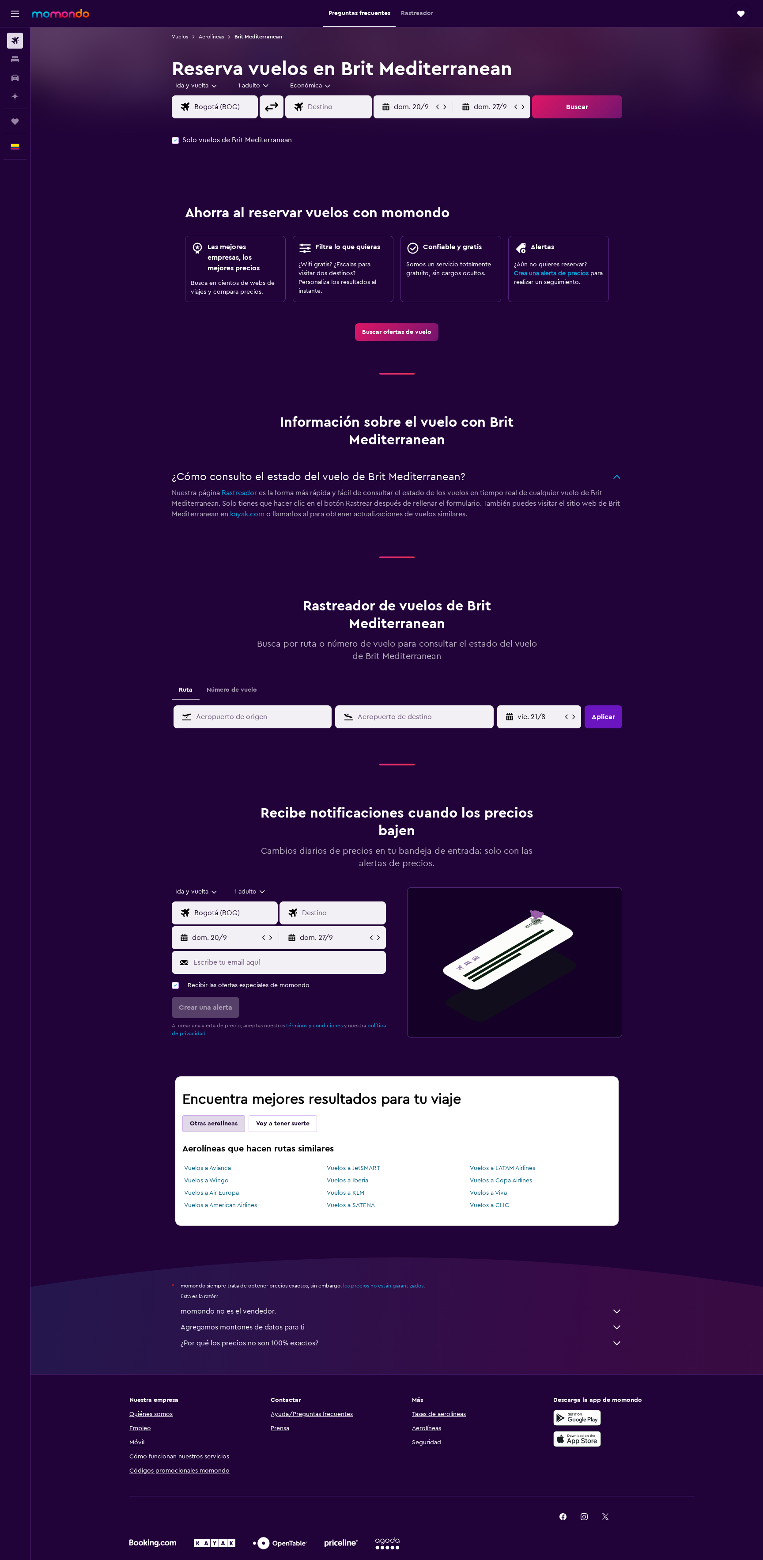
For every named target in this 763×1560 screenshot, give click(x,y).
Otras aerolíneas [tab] (214, 1124)
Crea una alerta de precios (551, 273)
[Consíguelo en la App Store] (577, 1439)
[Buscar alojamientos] (15, 59)
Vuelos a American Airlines (220, 1205)
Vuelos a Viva (488, 1193)
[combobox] (197, 85)
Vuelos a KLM (345, 1193)
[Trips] (15, 121)
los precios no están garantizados (383, 1285)
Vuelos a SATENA (351, 1205)
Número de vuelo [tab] (232, 690)
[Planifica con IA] (15, 96)
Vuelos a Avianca (207, 1168)
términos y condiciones (314, 1025)
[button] (15, 13)
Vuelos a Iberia (347, 1181)
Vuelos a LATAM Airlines (502, 1168)
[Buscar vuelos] (15, 40)
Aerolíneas (211, 36)
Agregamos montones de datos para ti (243, 1327)
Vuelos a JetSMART (353, 1168)
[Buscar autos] (15, 78)
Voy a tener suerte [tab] (283, 1124)
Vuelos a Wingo (206, 1181)
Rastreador (239, 492)
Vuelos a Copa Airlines (501, 1181)
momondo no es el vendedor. (228, 1311)
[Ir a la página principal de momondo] (60, 13)
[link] (396, 332)
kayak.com (247, 514)
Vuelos (180, 36)
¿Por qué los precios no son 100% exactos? (249, 1343)
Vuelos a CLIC (489, 1205)
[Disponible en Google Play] (577, 1418)
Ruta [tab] (186, 690)
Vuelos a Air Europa (211, 1193)
